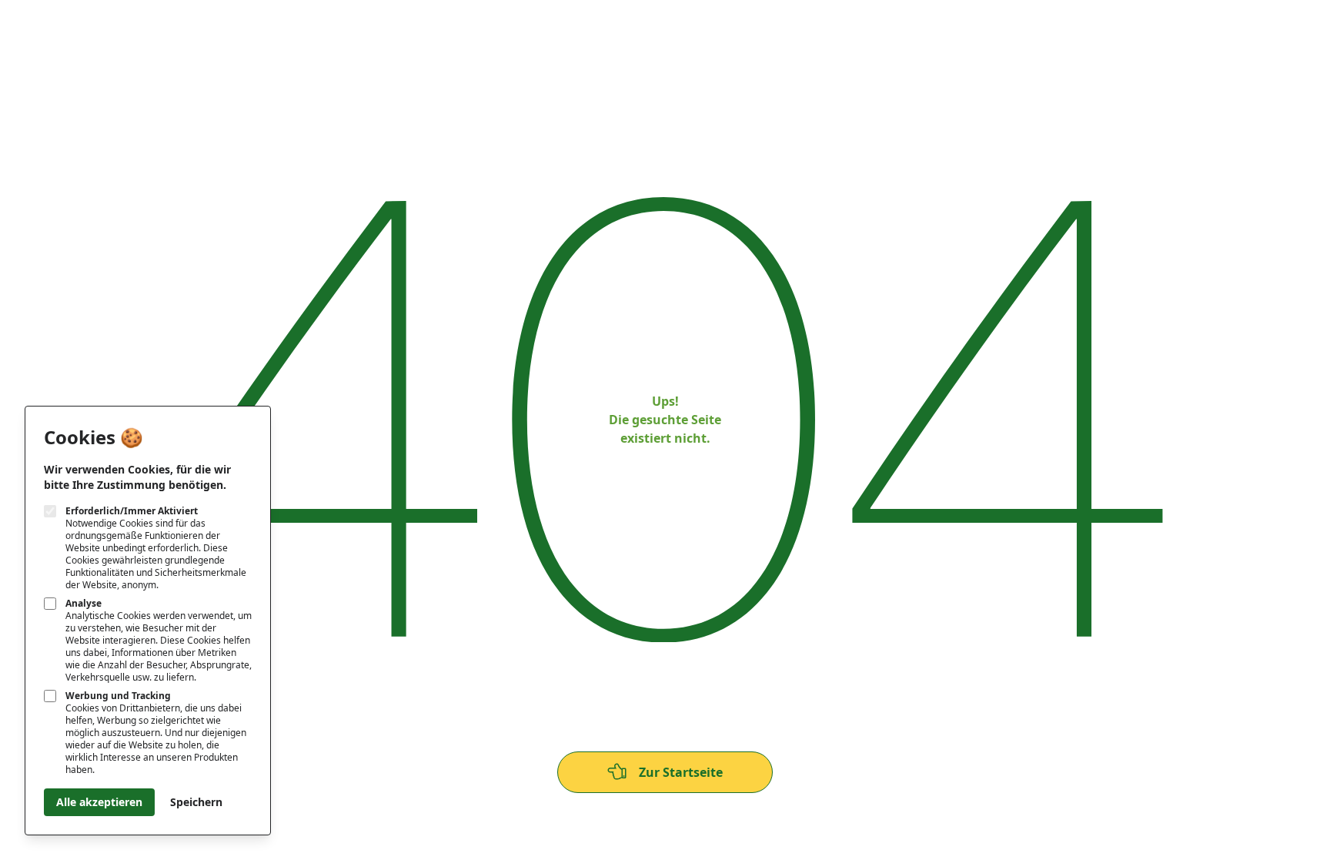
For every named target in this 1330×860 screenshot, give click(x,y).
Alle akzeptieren (99, 802)
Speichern (196, 802)
